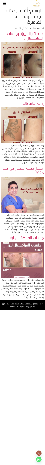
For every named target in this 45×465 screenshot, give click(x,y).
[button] (4, 3)
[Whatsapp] (39, 459)
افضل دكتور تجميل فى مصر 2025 (22, 170)
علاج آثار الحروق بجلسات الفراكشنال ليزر (25, 36)
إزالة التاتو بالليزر (32, 103)
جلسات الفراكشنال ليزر (27, 237)
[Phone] (39, 453)
